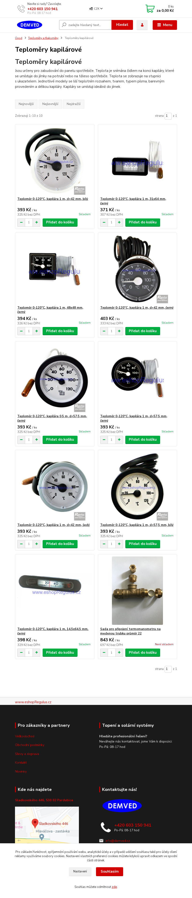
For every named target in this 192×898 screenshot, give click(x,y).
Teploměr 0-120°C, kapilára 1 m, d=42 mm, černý (137, 308)
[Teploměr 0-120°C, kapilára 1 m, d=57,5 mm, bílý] (137, 486)
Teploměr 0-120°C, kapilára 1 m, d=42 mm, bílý (52, 199)
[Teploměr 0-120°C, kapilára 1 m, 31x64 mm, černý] (137, 160)
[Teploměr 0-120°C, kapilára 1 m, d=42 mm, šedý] (54, 486)
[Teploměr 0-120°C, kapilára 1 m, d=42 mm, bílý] (54, 160)
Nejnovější (26, 104)
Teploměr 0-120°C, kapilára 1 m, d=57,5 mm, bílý (137, 525)
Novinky (21, 771)
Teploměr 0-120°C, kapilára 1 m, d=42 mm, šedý (53, 525)
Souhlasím (110, 871)
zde (114, 887)
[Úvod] (35, 25)
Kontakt (20, 762)
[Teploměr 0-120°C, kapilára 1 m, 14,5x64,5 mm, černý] (54, 590)
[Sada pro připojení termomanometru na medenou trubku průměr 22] (137, 590)
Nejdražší (74, 104)
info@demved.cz (117, 841)
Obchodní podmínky (29, 745)
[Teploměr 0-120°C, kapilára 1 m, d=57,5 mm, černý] (137, 378)
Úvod (18, 38)
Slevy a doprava (27, 754)
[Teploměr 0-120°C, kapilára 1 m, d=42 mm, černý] (137, 269)
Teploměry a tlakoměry (43, 38)
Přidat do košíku (60, 222)
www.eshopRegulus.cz (33, 702)
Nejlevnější (50, 104)
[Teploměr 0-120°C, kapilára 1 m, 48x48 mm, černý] (54, 269)
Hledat (122, 24)
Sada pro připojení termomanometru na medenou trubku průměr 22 (130, 631)
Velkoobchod (24, 736)
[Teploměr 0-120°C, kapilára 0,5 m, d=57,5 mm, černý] (54, 378)
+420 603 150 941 (42, 9)
